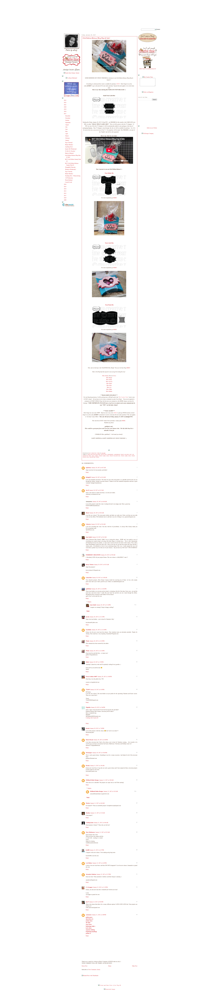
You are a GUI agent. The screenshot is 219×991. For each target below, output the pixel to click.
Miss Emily (109, 379)
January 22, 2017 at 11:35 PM (100, 887)
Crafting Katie (89, 822)
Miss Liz (109, 387)
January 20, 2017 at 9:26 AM (98, 524)
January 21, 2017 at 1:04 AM (97, 765)
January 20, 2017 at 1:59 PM (96, 662)
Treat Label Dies (126, 455)
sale (93, 455)
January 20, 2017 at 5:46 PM (98, 707)
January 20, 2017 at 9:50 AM (108, 555)
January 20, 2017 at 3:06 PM (105, 676)
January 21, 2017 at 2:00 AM (106, 780)
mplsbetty (88, 467)
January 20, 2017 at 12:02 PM (99, 589)
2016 (65, 184)
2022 (65, 102)
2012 (65, 193)
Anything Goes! (69, 147)
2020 (65, 107)
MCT (131, 454)
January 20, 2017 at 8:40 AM (100, 501)
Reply (87, 472)
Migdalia (88, 707)
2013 (65, 191)
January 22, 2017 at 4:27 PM (97, 850)
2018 (65, 111)
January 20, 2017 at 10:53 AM (101, 564)
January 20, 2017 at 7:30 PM (97, 728)
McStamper (89, 752)
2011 (65, 195)
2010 (65, 198)
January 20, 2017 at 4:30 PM (97, 689)
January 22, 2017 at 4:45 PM (100, 863)
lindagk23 (88, 477)
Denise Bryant (89, 740)
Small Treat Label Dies (102, 455)
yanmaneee (89, 915)
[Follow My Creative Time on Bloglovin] (147, 92)
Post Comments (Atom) (94, 969)
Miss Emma (105, 375)
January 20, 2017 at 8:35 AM (96, 490)
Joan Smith (89, 537)
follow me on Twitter (152, 128)
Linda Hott (89, 577)
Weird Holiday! (69, 180)
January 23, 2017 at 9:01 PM (96, 902)
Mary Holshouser (90, 832)
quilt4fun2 (88, 589)
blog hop (104, 454)
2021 (65, 105)
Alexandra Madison (91, 874)
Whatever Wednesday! (70, 169)
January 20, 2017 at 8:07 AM (99, 467)
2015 (65, 186)
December (68, 116)
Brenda (88, 765)
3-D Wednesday (69, 178)
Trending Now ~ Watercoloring (72, 176)
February (67, 138)
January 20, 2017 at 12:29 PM (97, 641)
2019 (65, 109)
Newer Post (84, 966)
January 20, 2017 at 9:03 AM (97, 513)
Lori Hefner (89, 863)
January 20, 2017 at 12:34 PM (97, 650)
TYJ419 (88, 689)
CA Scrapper (89, 887)
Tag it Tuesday (68, 171)
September (68, 122)
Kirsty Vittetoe (90, 564)
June (66, 129)
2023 (65, 100)
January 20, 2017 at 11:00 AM (99, 577)
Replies (89, 602)
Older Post (134, 966)
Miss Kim (109, 385)
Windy (87, 641)
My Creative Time (123, 397)
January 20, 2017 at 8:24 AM (98, 477)
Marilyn (88, 813)
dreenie (88, 728)
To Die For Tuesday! (70, 151)
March (67, 136)
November (68, 118)
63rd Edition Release (93, 454)
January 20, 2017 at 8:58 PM (101, 739)
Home (109, 966)
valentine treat (94, 457)
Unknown (88, 524)
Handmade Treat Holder (121, 454)
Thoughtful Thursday (70, 167)
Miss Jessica (109, 381)
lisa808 (87, 850)
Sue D (87, 490)
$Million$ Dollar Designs (92, 780)
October (67, 120)
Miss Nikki (109, 389)
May (66, 131)
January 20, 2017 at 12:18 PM (99, 629)
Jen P (87, 902)
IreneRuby (88, 630)
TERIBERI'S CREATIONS (93, 555)
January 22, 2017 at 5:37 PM (104, 874)
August (67, 125)
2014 (65, 189)
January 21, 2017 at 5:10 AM (98, 813)
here (114, 375)
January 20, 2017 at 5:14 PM (104, 605)
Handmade (110, 454)
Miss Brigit (109, 377)
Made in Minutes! (69, 153)
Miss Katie (109, 383)
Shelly (87, 662)
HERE (118, 84)
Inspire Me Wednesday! (71, 149)
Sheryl (87, 513)
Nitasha (88, 803)
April (66, 133)
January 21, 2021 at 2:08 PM (99, 915)
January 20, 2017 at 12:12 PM (97, 617)
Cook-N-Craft (68, 182)
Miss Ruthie (109, 391)
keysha (87, 617)
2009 (65, 200)
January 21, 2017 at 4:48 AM (97, 803)
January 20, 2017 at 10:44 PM (99, 752)
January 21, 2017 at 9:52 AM (102, 832)
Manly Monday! (69, 144)
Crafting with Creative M (92, 718)
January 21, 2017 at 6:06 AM (101, 822)
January (67, 140)
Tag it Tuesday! (69, 142)
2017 (65, 113)
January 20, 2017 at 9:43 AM (99, 537)
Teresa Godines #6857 (91, 676)
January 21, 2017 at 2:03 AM (111, 791)
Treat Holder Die (115, 455)
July (66, 127)
